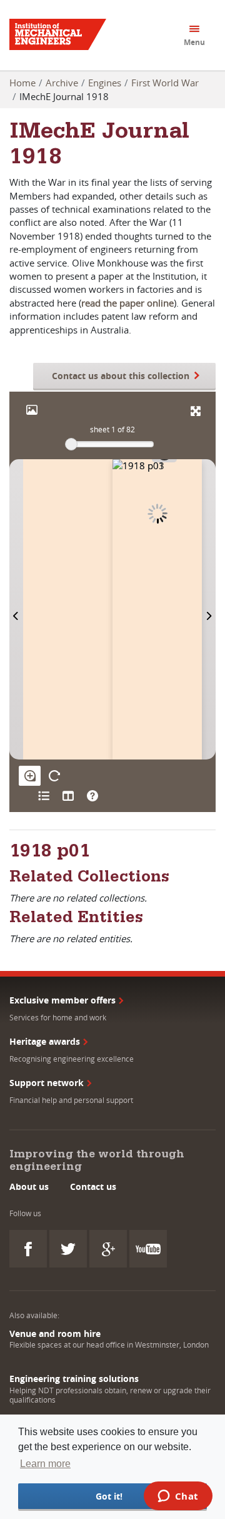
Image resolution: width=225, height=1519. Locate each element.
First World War (165, 82)
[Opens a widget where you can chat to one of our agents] (177, 1497)
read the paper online (127, 303)
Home (22, 82)
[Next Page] (209, 609)
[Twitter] (68, 1249)
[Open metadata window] (43, 796)
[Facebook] (28, 1249)
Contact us (93, 1186)
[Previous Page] (16, 609)
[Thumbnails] (68, 796)
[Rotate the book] (54, 776)
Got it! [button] (109, 1496)
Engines (104, 82)
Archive (62, 82)
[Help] (92, 796)
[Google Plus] (108, 1249)
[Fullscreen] (195, 411)
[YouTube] (148, 1249)
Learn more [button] (45, 1463)
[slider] (71, 444)
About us (29, 1186)
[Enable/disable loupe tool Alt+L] (30, 776)
